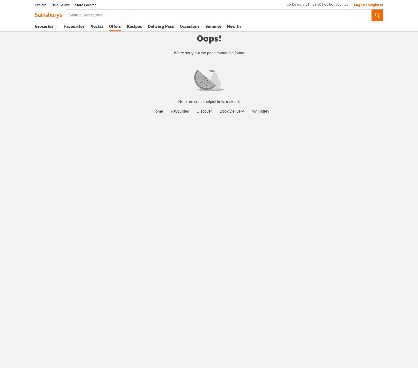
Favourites (74, 26)
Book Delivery (232, 111)
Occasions (190, 26)
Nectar (96, 26)
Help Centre (61, 5)
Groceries (44, 26)
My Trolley (260, 111)
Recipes (134, 26)
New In (234, 26)
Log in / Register (368, 4)
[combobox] (218, 15)
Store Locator (85, 5)
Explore (40, 5)
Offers (115, 26)
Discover (204, 111)
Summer (213, 26)
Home (158, 111)
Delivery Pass (161, 27)
